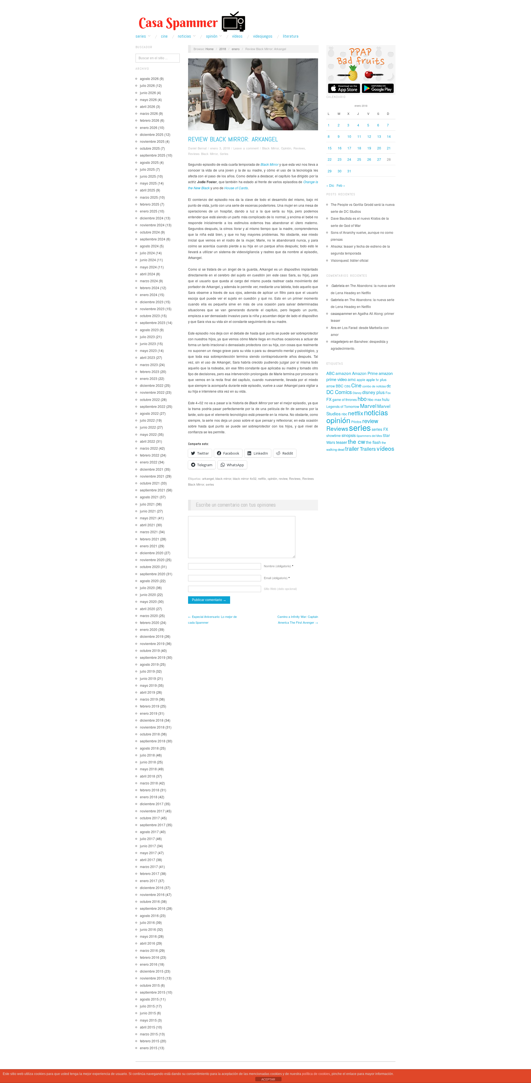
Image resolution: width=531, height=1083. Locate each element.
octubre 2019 (150, 650)
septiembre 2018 (152, 741)
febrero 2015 (149, 1040)
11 (359, 136)
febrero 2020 (149, 622)
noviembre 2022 (152, 392)
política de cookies (316, 1074)
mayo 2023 (148, 350)
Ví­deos (237, 36)
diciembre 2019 (151, 636)
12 (369, 136)
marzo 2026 (149, 113)
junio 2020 (148, 594)
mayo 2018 (148, 768)
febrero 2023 (149, 371)
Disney (357, 393)
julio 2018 (147, 755)
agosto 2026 (149, 78)
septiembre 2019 (152, 657)
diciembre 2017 (151, 803)
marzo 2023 (149, 364)
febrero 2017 (149, 873)
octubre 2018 (150, 734)
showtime (333, 435)
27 (379, 159)
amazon (343, 373)
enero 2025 (148, 211)
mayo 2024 (148, 267)
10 (349, 136)
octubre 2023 (150, 315)
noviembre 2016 (152, 894)
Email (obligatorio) (277, 578)
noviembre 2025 (152, 141)
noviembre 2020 (152, 559)
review (283, 478)
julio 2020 (147, 587)
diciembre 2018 (151, 720)
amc (352, 379)
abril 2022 (147, 441)
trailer (352, 448)
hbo (362, 399)
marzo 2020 (149, 615)
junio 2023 (148, 343)
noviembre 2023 (152, 308)
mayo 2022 (148, 434)
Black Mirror (270, 148)
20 (379, 148)
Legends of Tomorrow (342, 406)
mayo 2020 (148, 601)
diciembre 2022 (151, 385)
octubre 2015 (150, 985)
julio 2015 (147, 1006)
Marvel (368, 405)
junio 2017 (148, 845)
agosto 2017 (149, 831)
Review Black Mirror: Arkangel (233, 139)
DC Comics (339, 391)
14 (389, 136)
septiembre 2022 (152, 406)
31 (349, 171)
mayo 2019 (148, 685)
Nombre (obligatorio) (278, 566)
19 (369, 148)
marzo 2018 (149, 783)
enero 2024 (148, 294)
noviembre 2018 (152, 727)
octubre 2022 (150, 399)
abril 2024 (147, 273)
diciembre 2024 (151, 218)
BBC (339, 385)
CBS (347, 386)
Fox (388, 392)
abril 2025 (147, 190)
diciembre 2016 (151, 887)
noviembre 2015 (152, 978)
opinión (272, 478)
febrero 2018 (149, 789)
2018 (222, 48)
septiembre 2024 (152, 239)
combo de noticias (374, 386)
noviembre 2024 (152, 224)
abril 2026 (147, 106)
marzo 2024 (149, 280)
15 (330, 148)
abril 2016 (147, 943)
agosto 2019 (149, 664)
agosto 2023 (149, 329)
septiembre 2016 (152, 908)
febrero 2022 (149, 455)
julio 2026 (147, 85)
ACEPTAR (268, 1079)
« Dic (330, 185)
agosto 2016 (149, 915)
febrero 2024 (149, 287)
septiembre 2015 (152, 992)
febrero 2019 (149, 706)
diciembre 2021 (151, 469)
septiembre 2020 (152, 573)
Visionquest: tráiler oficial (349, 260)
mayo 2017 (148, 852)
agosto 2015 (149, 999)
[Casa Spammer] (191, 21)
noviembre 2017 (152, 811)
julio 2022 (147, 420)
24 (349, 159)
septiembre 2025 (152, 155)
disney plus (373, 392)
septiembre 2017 (152, 824)
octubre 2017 (150, 817)
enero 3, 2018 (220, 148)
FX (329, 399)
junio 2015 (148, 1013)
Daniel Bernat (197, 148)
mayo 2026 (148, 99)
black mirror (223, 478)
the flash (373, 442)
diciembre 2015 (151, 971)
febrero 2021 (149, 539)
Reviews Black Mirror (203, 153)
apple (361, 379)
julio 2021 (147, 504)
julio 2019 (147, 671)
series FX (380, 429)
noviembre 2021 (152, 476)
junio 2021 (148, 511)
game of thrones (344, 399)
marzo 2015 (149, 1034)
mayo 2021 (148, 517)
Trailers (368, 448)
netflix (262, 478)
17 (349, 148)
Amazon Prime (365, 373)
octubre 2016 (150, 901)
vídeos (385, 448)
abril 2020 (147, 608)
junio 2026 (148, 92)
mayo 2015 (148, 1020)
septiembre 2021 (152, 490)
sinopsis (349, 435)
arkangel (208, 478)
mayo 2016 (148, 936)
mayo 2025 (148, 183)
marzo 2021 (149, 531)
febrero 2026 (149, 120)
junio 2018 (148, 762)
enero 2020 (148, 629)
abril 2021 (147, 524)
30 (340, 171)
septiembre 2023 (152, 322)
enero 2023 (148, 378)
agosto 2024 (149, 245)
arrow (330, 386)
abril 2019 (147, 692)
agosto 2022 (149, 413)
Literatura (290, 36)
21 (389, 148)
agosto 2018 (149, 748)
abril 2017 (147, 859)
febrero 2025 (149, 204)
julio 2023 (147, 336)
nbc (344, 413)
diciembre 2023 (151, 301)
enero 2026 (148, 127)
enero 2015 (148, 1047)
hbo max (374, 399)
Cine (164, 36)
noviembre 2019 (152, 643)
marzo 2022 (149, 448)
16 (340, 148)
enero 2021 (148, 545)
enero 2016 (148, 964)
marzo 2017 (149, 866)
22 (330, 159)
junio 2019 (148, 678)
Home (209, 48)
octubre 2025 (150, 148)
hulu (385, 399)
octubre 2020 (150, 566)
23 (340, 159)
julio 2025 (147, 169)
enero (236, 48)
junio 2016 (148, 929)
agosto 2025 (149, 162)
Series (141, 36)
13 (379, 136)
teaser (341, 442)
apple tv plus (376, 379)
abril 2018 (147, 776)
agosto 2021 (149, 496)
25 (359, 159)
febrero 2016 (149, 957)
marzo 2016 (149, 950)
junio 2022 (148, 427)
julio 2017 (147, 838)
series (210, 484)
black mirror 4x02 (244, 478)
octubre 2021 (150, 483)
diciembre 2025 (151, 134)
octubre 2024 (150, 232)
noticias (376, 412)
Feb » (341, 185)
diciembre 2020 (151, 552)
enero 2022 (148, 462)
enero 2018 (148, 796)
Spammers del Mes (369, 436)
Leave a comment (246, 148)
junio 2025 (148, 176)
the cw (356, 441)
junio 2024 (148, 259)
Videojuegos (262, 36)
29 (330, 171)
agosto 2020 (149, 580)
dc (389, 385)
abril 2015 (147, 1027)
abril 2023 (147, 357)
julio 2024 (147, 252)
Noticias (184, 36)
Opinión (211, 36)
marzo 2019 (149, 699)
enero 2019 (148, 713)
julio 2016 (147, 922)
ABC (330, 373)
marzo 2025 (149, 197)
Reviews (299, 148)
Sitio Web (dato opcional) (280, 588)
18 (359, 148)
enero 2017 (148, 880)
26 (369, 159)
